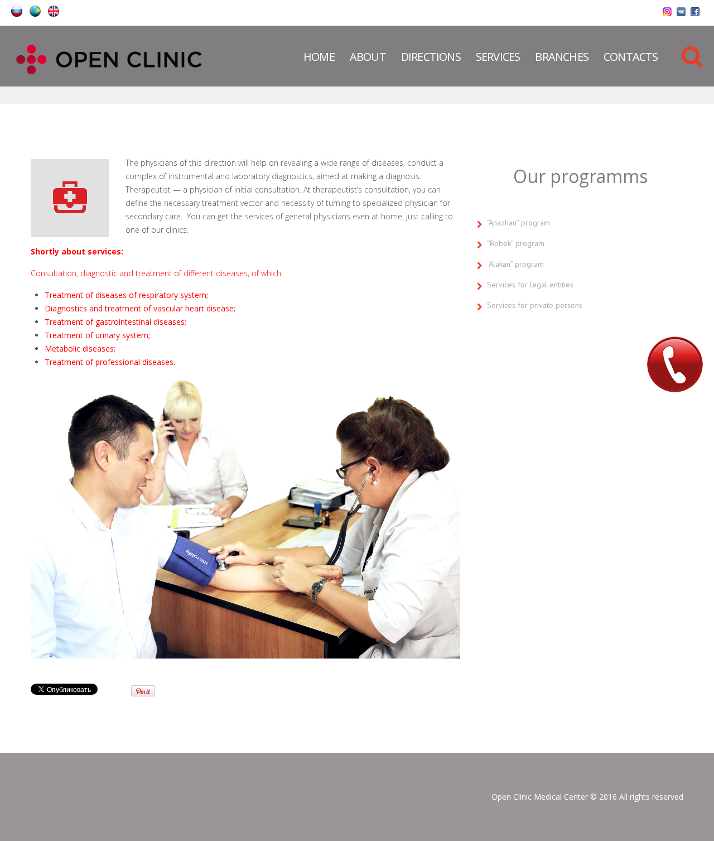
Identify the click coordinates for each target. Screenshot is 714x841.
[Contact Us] (675, 364)
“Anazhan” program (518, 223)
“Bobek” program (515, 243)
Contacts (631, 56)
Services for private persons (534, 305)
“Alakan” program (515, 264)
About (368, 56)
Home (319, 56)
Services (498, 56)
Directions (431, 56)
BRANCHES (561, 56)
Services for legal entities (530, 285)
